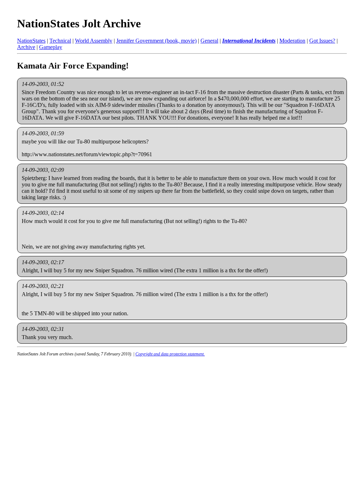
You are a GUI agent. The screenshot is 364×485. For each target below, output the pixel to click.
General (209, 41)
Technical (60, 41)
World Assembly (93, 41)
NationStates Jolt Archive (79, 23)
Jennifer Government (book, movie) (156, 41)
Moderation (292, 41)
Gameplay (50, 47)
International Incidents (248, 41)
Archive (26, 47)
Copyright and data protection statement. (170, 354)
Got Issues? (322, 41)
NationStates (31, 41)
